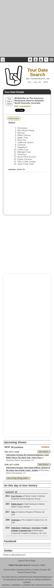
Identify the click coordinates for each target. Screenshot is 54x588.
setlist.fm (21, 169)
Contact (36, 570)
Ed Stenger (34, 577)
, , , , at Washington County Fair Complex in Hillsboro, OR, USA (29, 530)
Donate (43, 570)
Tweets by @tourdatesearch (14, 555)
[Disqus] (27, 314)
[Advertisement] (27, 28)
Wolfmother (13, 118)
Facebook (35, 565)
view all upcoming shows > (18, 478)
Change (45, 447)
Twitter (42, 565)
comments (25, 106)
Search (6, 570)
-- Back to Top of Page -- (27, 561)
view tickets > (44, 452)
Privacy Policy (30, 572)
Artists (12, 570)
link (16, 106)
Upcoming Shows (24, 570)
